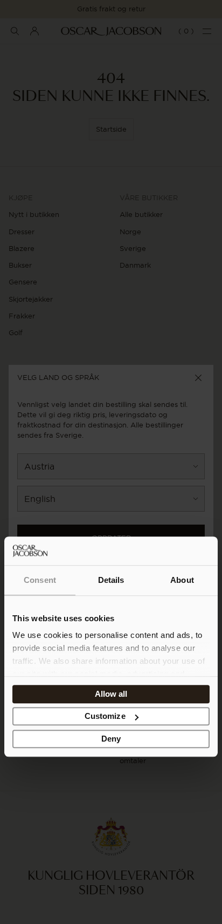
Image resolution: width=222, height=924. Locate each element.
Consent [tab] (40, 580)
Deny (111, 738)
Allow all (111, 693)
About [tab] (182, 580)
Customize (105, 716)
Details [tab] (111, 580)
